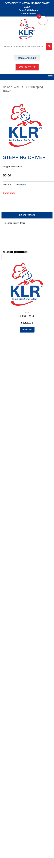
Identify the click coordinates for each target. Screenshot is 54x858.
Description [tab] (27, 215)
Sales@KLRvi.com (28, 10)
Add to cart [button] (27, 329)
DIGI (26, 87)
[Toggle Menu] (50, 76)
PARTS (16, 87)
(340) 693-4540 (28, 13)
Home (6, 87)
